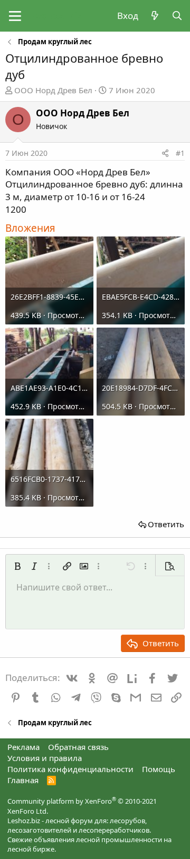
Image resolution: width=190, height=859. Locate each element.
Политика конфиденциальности (70, 769)
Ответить (166, 524)
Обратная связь (78, 747)
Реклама (23, 747)
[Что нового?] (155, 15)
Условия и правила (44, 758)
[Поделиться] (165, 153)
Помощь (158, 769)
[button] (15, 16)
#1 (180, 153)
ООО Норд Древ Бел (53, 90)
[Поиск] (177, 15)
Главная (23, 780)
